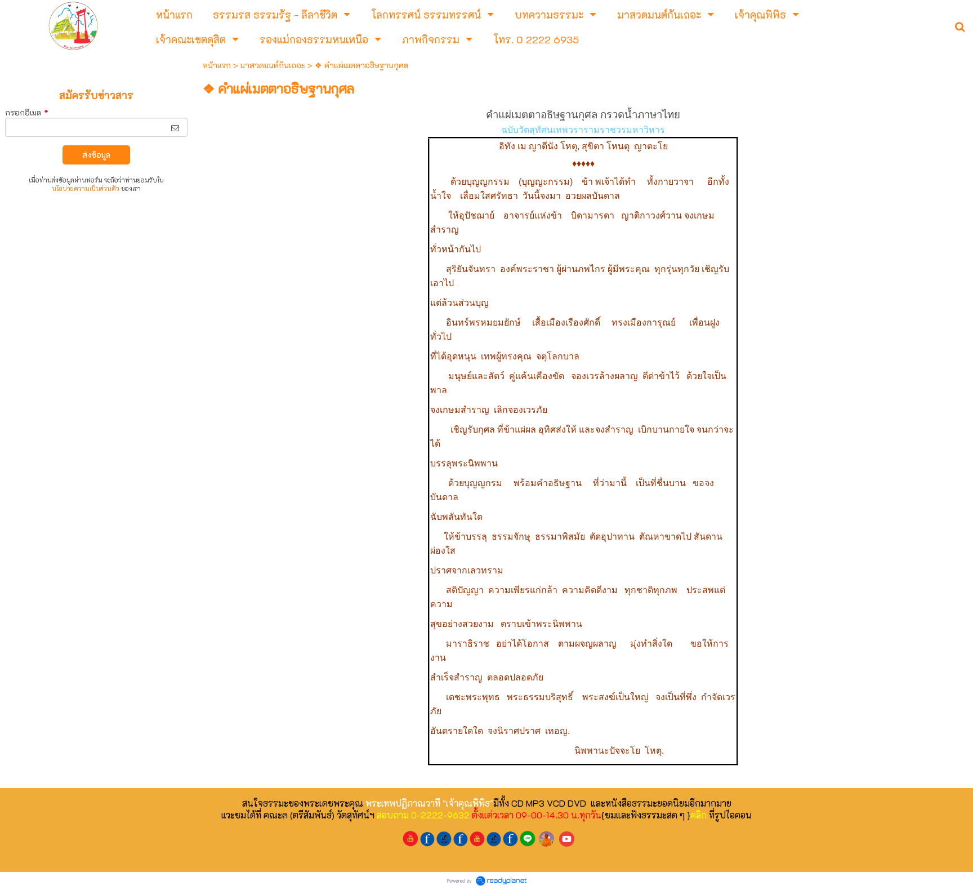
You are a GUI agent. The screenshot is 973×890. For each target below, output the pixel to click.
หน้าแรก (217, 65)
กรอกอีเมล (26, 112)
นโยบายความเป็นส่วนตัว (85, 188)
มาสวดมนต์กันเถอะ (272, 65)
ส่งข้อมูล (96, 154)
